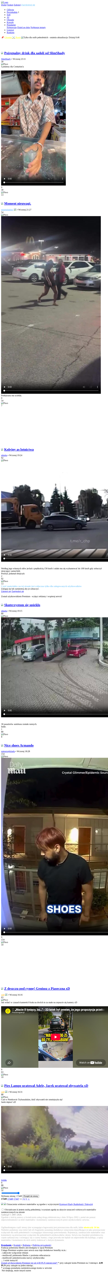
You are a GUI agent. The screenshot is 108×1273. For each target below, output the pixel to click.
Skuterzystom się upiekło (22, 605)
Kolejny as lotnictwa (19, 449)
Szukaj (10, 5)
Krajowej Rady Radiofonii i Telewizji (76, 1204)
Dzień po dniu (23, 27)
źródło (4, 1180)
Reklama (27, 1245)
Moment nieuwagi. (17, 203)
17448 (10, 1199)
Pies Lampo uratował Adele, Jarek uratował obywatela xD (46, 1085)
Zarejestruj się (28, 5)
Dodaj (4, 5)
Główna (10, 9)
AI (8, 17)
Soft (8, 15)
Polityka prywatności (41, 1245)
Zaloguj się (6, 591)
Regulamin (6, 1245)
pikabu (4, 455)
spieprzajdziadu (8, 751)
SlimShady (6, 59)
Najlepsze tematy (38, 27)
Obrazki (10, 20)
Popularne (11, 25)
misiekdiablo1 (7, 210)
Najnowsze (12, 27)
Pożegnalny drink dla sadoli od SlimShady (34, 53)
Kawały (10, 22)
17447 (16, 1199)
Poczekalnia (12, 12)
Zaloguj (17, 5)
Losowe (10, 30)
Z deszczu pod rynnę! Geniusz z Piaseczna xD (37, 988)
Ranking (10, 32)
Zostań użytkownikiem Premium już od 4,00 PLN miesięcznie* (29, 1263)
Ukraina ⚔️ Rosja (12, 37)
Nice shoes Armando (19, 745)
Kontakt (17, 1245)
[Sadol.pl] (4, 2)
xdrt (3, 995)
